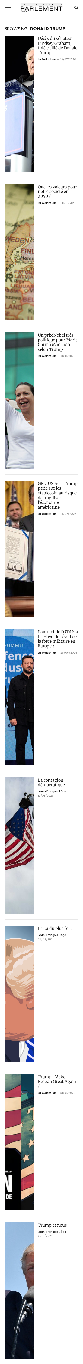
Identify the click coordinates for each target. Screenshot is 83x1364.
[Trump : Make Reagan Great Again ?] (19, 1142)
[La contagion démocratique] (19, 845)
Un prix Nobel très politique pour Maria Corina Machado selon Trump (58, 342)
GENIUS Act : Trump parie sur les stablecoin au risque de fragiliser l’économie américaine (58, 495)
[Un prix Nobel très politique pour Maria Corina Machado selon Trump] (19, 400)
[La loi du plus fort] (19, 994)
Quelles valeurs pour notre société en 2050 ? (57, 191)
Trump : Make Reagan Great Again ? (57, 1081)
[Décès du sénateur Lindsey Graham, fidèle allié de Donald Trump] (19, 104)
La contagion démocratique (51, 783)
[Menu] (8, 7)
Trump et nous (52, 1225)
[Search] (76, 7)
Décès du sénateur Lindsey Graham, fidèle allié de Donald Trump (58, 45)
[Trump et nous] (19, 1290)
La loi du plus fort (55, 928)
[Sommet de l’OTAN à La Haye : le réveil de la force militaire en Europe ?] (19, 697)
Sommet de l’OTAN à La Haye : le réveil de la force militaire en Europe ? (58, 639)
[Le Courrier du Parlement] (42, 7)
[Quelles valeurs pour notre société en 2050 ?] (19, 252)
